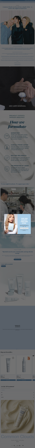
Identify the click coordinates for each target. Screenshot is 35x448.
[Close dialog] (30, 214)
